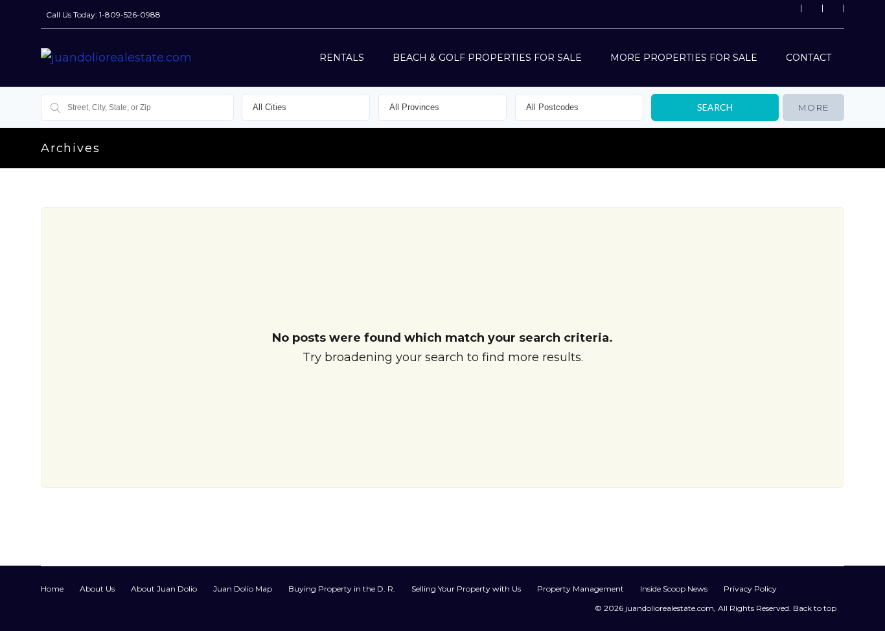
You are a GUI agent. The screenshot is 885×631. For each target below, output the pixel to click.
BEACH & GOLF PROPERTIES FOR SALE (487, 57)
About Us (97, 588)
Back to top (814, 608)
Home (52, 588)
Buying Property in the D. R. (341, 588)
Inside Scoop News (673, 588)
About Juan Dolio (164, 588)
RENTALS (341, 57)
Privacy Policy (750, 588)
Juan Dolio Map (242, 588)
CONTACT (808, 57)
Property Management (580, 588)
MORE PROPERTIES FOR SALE (683, 57)
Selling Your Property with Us (466, 588)
